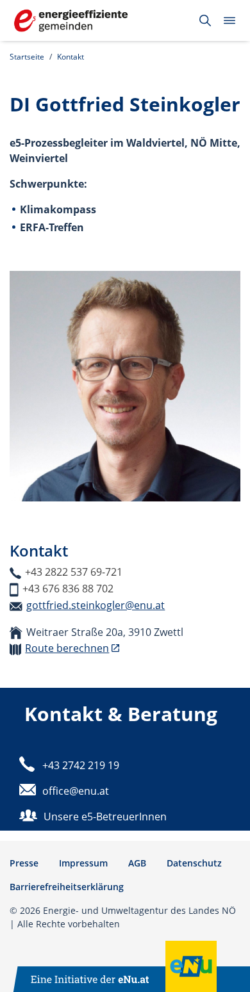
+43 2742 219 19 (80, 765)
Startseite (27, 56)
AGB (137, 863)
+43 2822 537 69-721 (73, 572)
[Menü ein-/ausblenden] (229, 20)
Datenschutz (194, 863)
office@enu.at (75, 791)
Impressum (83, 863)
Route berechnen (67, 648)
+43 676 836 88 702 (67, 588)
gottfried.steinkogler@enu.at (95, 605)
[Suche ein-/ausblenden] (205, 20)
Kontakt (70, 56)
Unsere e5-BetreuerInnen (105, 816)
